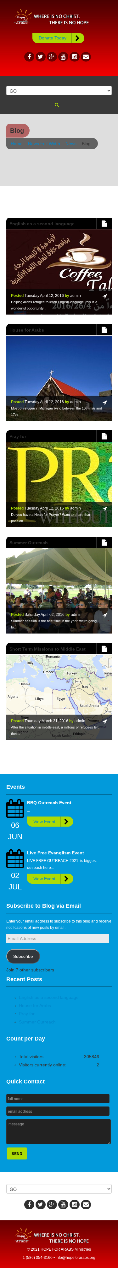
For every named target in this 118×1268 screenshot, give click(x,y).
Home (17, 143)
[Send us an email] (86, 57)
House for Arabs (35, 1005)
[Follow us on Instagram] (75, 57)
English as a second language (49, 997)
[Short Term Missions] (104, 648)
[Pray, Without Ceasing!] (104, 436)
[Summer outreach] (104, 542)
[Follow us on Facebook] (29, 57)
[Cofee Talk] (104, 223)
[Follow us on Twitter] (41, 57)
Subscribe (23, 956)
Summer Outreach (37, 1021)
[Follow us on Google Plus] (52, 57)
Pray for (27, 1013)
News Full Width (44, 143)
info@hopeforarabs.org (75, 1257)
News (70, 143)
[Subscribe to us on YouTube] (63, 57)
